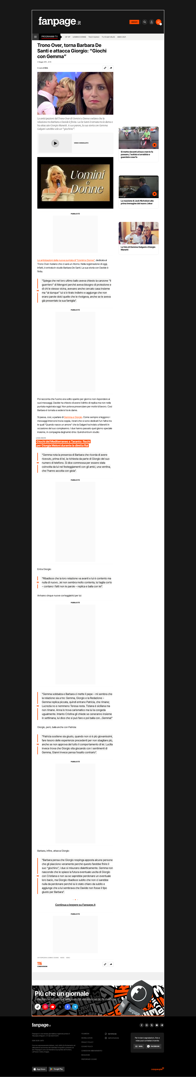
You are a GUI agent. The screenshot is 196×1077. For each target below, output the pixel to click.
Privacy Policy (87, 1042)
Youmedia (85, 1034)
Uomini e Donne (79, 37)
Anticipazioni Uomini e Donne (48, 957)
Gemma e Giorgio (73, 417)
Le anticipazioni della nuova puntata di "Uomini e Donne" (66, 260)
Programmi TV (49, 36)
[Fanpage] (41, 1025)
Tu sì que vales (108, 37)
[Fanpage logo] (56, 22)
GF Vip (67, 37)
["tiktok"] (38, 1007)
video (68, 957)
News (62, 957)
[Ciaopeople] (157, 1070)
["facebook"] (68, 1007)
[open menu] (35, 37)
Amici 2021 (121, 37)
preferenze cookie (89, 1059)
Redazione (85, 1055)
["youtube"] (53, 1007)
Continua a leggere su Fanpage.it (75, 904)
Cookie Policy (87, 1046)
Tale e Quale (93, 37)
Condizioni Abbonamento (91, 1051)
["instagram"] (45, 1007)
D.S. (46, 68)
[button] (111, 68)
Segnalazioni (86, 1038)
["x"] (60, 1007)
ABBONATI (134, 22)
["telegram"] (75, 1007)
